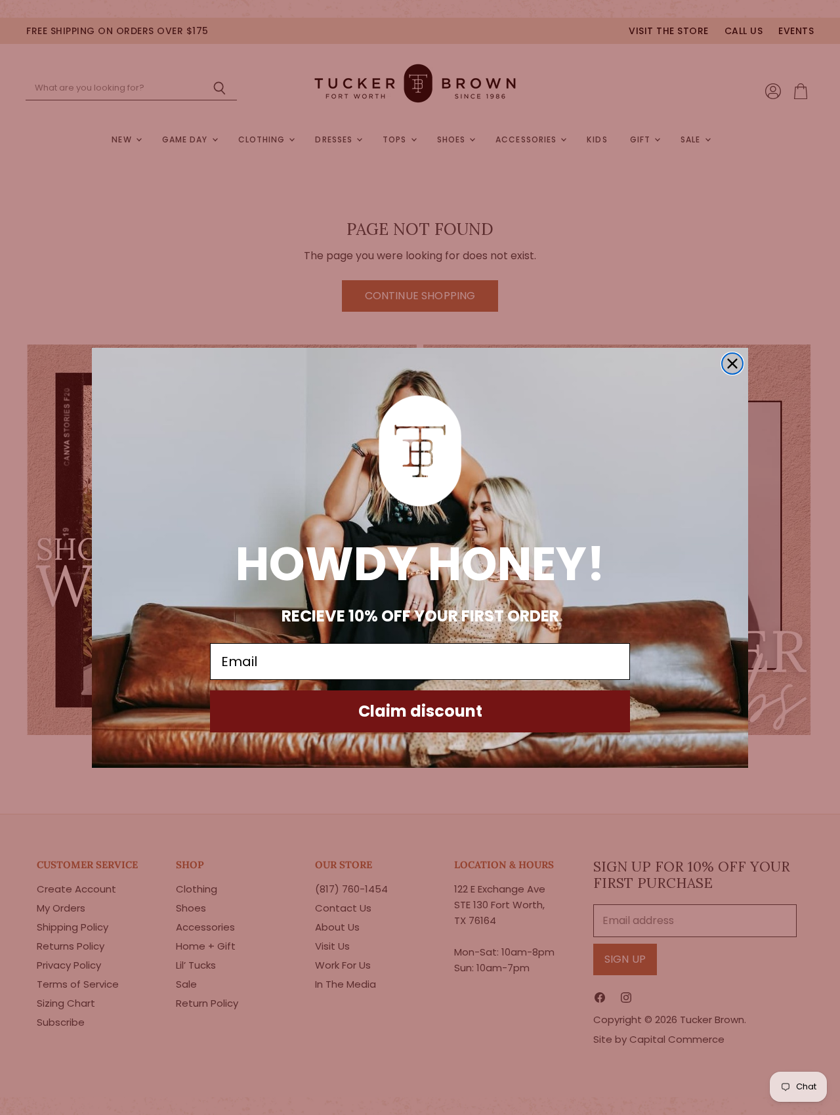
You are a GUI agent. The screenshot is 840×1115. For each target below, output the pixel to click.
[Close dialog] (732, 363)
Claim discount (420, 711)
